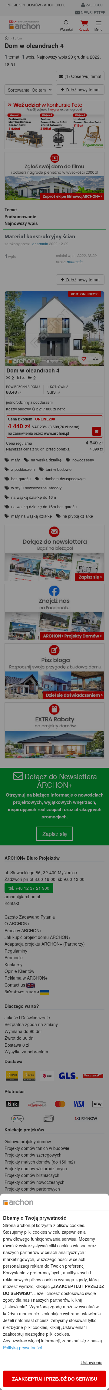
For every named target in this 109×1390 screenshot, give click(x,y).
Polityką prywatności (22, 1347)
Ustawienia (91, 1362)
